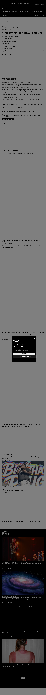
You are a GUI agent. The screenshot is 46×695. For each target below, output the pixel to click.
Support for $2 (24, 353)
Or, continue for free (24, 359)
